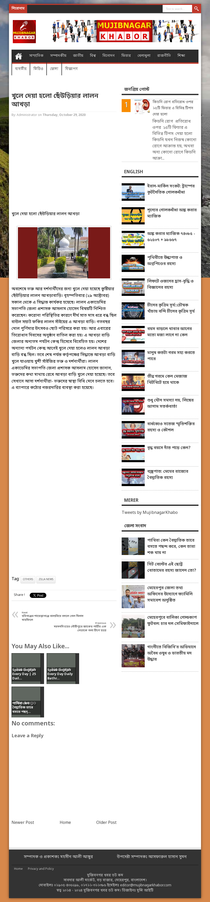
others (28, 579)
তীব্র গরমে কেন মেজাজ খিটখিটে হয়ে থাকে (167, 380)
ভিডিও (38, 68)
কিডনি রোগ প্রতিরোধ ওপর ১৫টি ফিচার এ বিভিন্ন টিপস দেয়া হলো (173, 108)
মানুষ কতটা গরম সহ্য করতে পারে (171, 356)
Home (19, 56)
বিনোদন (108, 55)
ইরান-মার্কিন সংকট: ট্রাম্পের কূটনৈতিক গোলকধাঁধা (171, 189)
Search (196, 9)
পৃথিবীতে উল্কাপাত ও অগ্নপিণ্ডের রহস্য (164, 261)
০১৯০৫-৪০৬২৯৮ (66, 885)
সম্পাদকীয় (58, 55)
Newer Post (23, 823)
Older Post (106, 823)
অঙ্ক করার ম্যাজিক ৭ (59, 9)
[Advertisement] (64, 169)
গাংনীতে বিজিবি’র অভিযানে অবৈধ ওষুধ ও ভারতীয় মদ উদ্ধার (171, 653)
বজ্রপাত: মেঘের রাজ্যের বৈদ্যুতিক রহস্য (167, 475)
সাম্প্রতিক (36, 55)
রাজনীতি (164, 55)
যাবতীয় (21, 68)
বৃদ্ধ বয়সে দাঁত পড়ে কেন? (169, 448)
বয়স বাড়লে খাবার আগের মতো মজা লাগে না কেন (169, 332)
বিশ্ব (93, 55)
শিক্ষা (181, 55)
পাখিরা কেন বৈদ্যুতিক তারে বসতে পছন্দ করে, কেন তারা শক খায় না (171, 547)
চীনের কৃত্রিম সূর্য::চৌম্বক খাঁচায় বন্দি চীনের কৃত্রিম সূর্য (171, 308)
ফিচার (126, 55)
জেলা (54, 68)
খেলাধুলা (144, 55)
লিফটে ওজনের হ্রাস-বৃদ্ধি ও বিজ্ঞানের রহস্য (170, 284)
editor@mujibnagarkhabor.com (145, 885)
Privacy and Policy (41, 869)
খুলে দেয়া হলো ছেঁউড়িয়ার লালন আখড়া (55, 100)
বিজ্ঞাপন (71, 68)
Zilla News (46, 579)
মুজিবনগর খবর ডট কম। (102, 890)
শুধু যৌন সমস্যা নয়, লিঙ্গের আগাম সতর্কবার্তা (170, 403)
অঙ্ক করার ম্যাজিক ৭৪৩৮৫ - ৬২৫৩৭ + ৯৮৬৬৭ (171, 237)
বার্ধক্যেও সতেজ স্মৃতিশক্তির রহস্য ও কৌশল (171, 427)
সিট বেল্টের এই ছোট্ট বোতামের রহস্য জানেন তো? (171, 567)
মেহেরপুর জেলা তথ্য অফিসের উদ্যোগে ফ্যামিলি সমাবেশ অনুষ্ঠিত (170, 594)
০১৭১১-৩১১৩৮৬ (93, 885)
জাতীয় (78, 55)
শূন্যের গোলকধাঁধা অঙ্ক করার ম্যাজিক (172, 213)
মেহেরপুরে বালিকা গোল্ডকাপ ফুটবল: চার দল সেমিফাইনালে (172, 621)
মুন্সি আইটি (145, 890)
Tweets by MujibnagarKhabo (150, 513)
